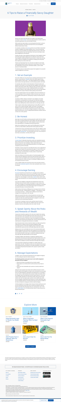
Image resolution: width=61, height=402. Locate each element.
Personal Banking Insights (34, 374)
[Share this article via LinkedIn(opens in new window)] (27, 15)
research (25, 39)
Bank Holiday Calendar (21, 372)
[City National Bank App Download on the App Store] (47, 374)
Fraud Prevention (20, 377)
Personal (17, 3)
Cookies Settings (20, 380)
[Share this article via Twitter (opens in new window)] (17, 293)
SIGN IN (53, 3)
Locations (7, 375)
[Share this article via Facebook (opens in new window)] (19, 293)
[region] (30, 400)
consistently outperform (25, 164)
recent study (18, 140)
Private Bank (31, 3)
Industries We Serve (37, 3)
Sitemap (7, 378)
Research (28, 79)
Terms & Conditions (21, 375)
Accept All (51, 400)
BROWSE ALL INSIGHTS (30, 346)
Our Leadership (8, 374)
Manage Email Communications (35, 372)
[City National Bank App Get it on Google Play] (47, 377)
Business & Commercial (23, 3)
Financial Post (23, 131)
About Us (7, 372)
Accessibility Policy (21, 378)
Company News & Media (34, 377)
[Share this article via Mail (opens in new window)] (21, 293)
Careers (7, 377)
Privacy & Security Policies (22, 374)
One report (17, 172)
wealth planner (21, 288)
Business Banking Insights (34, 375)
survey (28, 47)
